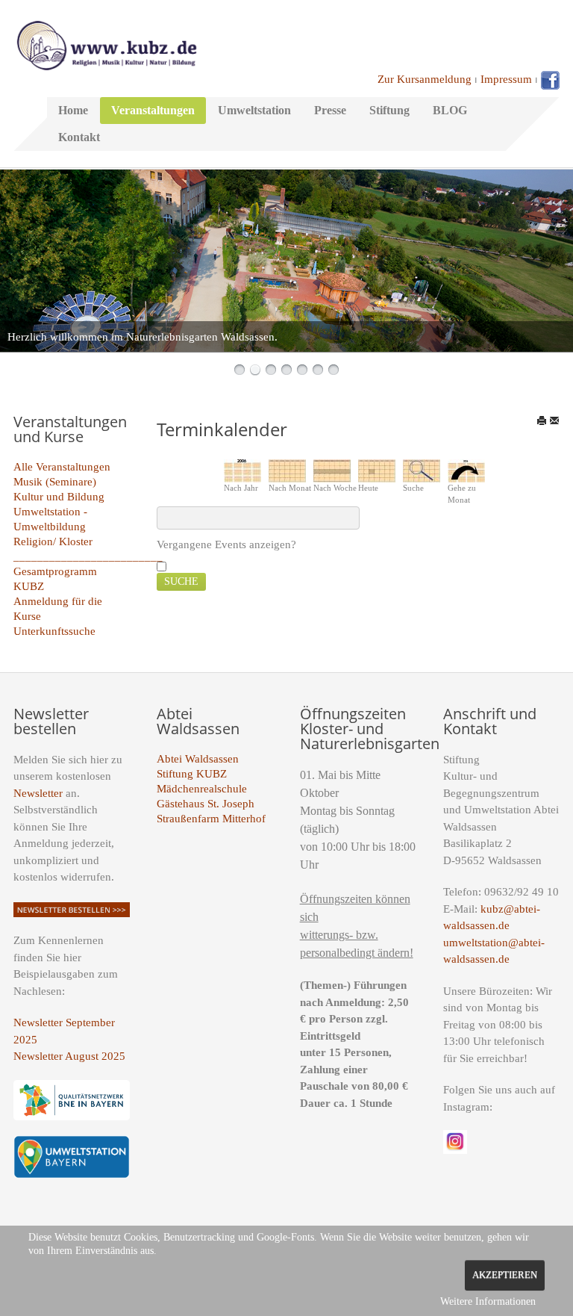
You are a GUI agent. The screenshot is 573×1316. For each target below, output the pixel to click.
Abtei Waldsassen (198, 759)
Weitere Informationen (488, 1301)
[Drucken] (541, 420)
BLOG (450, 110)
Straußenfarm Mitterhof (211, 819)
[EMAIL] (554, 420)
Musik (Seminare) (54, 482)
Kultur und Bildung (58, 497)
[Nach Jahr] (242, 470)
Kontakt (79, 137)
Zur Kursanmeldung (425, 79)
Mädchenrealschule (202, 789)
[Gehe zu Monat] (466, 470)
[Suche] (421, 470)
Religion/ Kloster (53, 541)
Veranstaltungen (153, 110)
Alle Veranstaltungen (61, 467)
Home (73, 110)
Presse (330, 110)
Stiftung (389, 110)
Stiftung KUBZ (192, 774)
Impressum (506, 79)
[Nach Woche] (332, 470)
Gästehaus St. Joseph (205, 804)
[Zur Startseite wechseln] (106, 44)
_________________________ (88, 556)
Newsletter (38, 793)
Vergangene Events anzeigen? (226, 544)
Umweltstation (254, 110)
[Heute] (376, 470)
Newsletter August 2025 (69, 1056)
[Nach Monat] (287, 470)
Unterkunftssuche (54, 631)
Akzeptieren (504, 1275)
